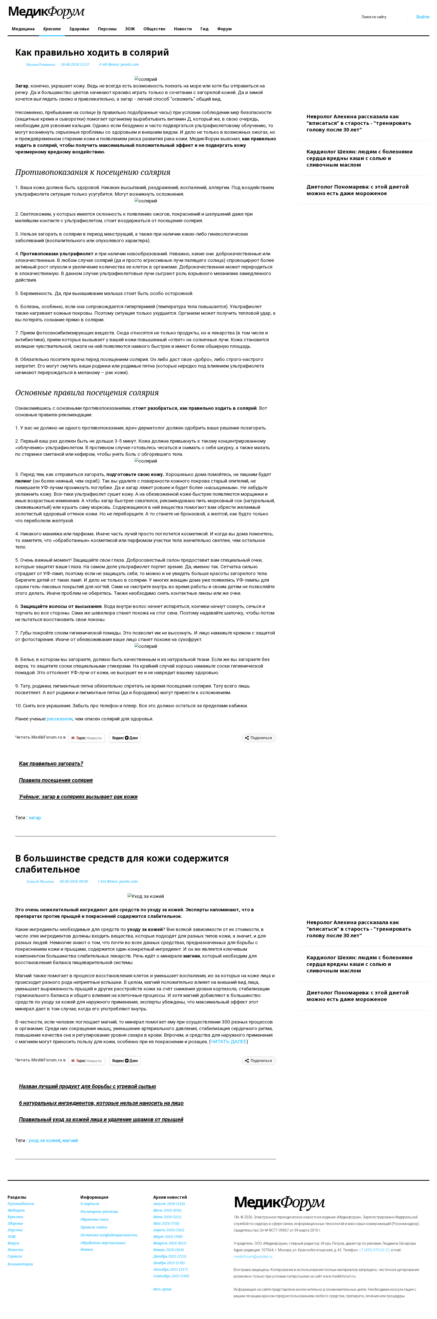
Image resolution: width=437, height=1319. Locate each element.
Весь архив (162, 1289)
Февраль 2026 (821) (169, 1243)
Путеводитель (21, 1203)
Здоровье (79, 29)
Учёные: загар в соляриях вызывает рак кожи (78, 796)
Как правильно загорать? (51, 763)
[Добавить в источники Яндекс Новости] (86, 1259)
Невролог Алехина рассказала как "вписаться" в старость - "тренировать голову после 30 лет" (359, 123)
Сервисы (15, 1256)
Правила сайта (93, 1227)
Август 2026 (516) (169, 1203)
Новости (183, 29)
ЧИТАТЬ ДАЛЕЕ (228, 1041)
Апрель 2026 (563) (168, 1229)
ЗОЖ (130, 29)
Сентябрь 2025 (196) (171, 1275)
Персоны (107, 29)
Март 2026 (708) (168, 1236)
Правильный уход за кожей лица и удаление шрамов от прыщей (101, 1119)
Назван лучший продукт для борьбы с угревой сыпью (87, 1086)
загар (35, 818)
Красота (52, 29)
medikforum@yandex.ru (253, 1257)
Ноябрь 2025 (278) (169, 1262)
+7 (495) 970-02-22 (374, 1250)
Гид (205, 29)
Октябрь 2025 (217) (170, 1269)
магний (70, 1140)
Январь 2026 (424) (168, 1249)
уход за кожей (44, 1140)
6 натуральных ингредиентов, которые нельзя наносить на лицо (101, 1103)
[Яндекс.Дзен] (125, 738)
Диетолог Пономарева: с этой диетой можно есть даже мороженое (358, 190)
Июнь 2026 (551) (167, 1216)
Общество (154, 29)
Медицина (23, 29)
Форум (224, 29)
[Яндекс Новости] (87, 738)
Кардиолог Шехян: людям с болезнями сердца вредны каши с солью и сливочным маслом (360, 158)
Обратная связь (94, 1219)
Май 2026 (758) (166, 1223)
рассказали (60, 719)
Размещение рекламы (99, 1211)
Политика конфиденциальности (108, 1235)
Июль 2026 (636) (167, 1210)
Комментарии (20, 1264)
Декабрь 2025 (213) (169, 1256)
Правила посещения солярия (56, 780)
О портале (89, 1203)
